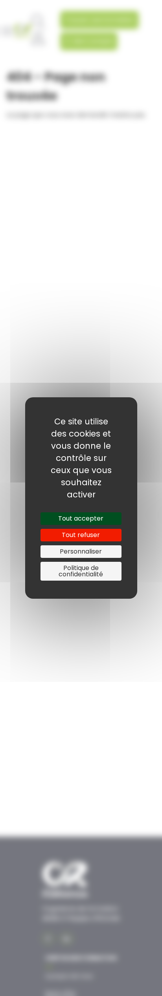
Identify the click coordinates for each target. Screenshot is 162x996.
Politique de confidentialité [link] (81, 571)
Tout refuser (81, 534)
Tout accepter (80, 518)
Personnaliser (81, 551)
